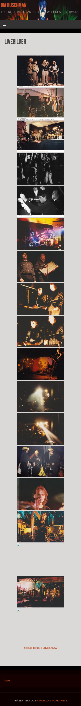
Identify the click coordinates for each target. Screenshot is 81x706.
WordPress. (60, 700)
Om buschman (13, 5)
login (7, 680)
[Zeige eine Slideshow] (40, 647)
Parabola (42, 700)
